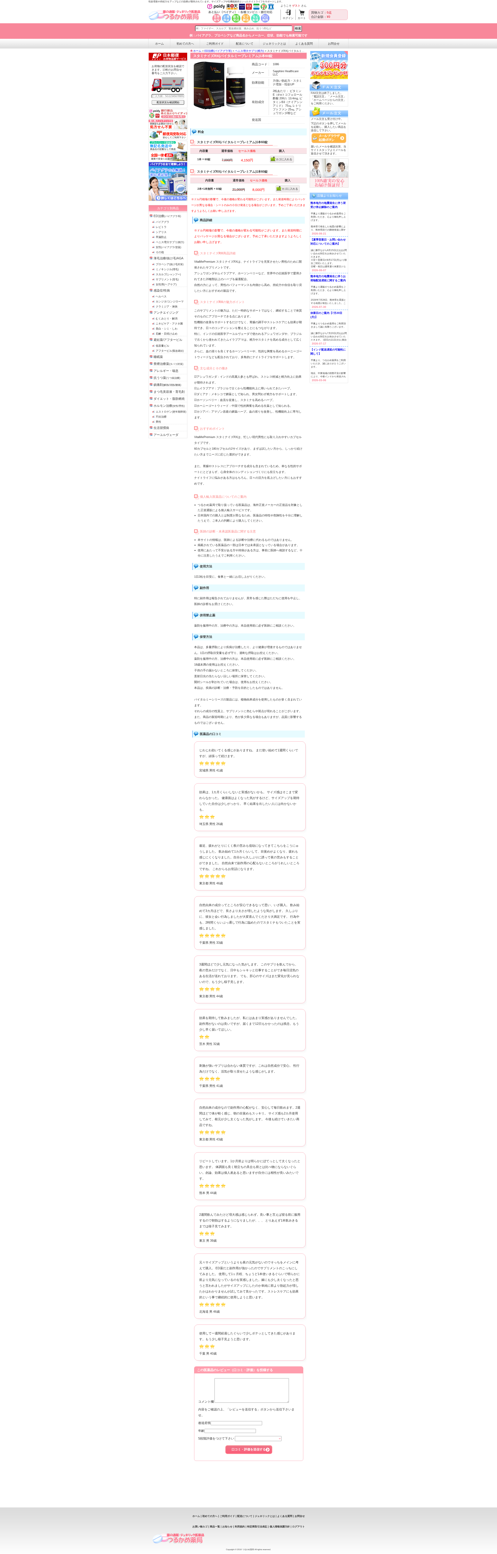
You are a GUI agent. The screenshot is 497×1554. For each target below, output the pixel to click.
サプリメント (167, 279)
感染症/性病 (162, 290)
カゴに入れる (284, 159)
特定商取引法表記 (257, 1526)
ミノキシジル (167, 269)
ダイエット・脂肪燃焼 (169, 398)
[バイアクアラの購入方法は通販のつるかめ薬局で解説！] (168, 200)
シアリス (161, 232)
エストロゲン (171, 411)
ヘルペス (161, 296)
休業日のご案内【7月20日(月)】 (326, 315)
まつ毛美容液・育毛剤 (169, 391)
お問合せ (334, 43)
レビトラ (161, 227)
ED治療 (167, 216)
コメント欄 (206, 1401)
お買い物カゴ (200, 1526)
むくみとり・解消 (166, 318)
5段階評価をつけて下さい (216, 1438)
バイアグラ (162, 221)
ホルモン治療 (169, 405)
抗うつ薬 (167, 377)
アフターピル (170, 350)
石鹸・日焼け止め (166, 333)
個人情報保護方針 (280, 1526)
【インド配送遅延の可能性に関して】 (328, 351)
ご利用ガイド (215, 43)
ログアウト (298, 1526)
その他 (160, 252)
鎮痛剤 (167, 384)
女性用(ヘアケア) (166, 284)
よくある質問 (304, 43)
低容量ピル (162, 345)
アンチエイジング (166, 312)
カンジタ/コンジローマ (170, 301)
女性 (168, 247)
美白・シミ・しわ (166, 328)
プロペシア (169, 264)
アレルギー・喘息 (166, 370)
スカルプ (168, 274)
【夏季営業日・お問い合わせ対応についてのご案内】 (328, 241)
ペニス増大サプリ (170, 242)
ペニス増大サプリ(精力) (249, 50)
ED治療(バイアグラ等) (218, 50)
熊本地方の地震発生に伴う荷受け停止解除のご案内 (328, 205)
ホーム (159, 43)
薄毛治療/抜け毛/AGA (168, 258)
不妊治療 (161, 416)
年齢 (201, 1430)
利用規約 (240, 1526)
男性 (158, 421)
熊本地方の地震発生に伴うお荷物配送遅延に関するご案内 (328, 278)
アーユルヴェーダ (166, 434)
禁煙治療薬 (168, 363)
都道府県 (204, 1423)
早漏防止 (161, 237)
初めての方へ (185, 43)
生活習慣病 (161, 427)
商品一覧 (215, 1526)
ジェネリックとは (274, 43)
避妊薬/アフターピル (168, 339)
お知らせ (227, 1526)
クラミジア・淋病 (166, 306)
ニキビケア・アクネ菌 (169, 323)
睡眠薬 (158, 356)
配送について (244, 43)
